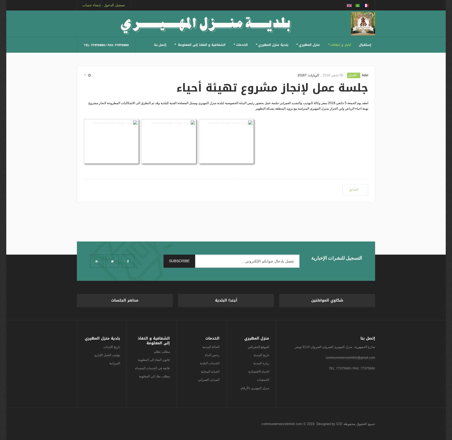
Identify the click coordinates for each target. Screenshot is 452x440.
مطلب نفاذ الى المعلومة (154, 376)
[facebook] (127, 261)
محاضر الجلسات (124, 300)
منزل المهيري (309, 45)
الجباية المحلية (210, 371)
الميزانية (114, 363)
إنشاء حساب (91, 5)
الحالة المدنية (210, 347)
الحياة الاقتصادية (258, 371)
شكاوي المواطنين (327, 300)
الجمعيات (263, 380)
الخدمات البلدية (209, 363)
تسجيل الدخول (114, 5)
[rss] (96, 261)
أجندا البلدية (226, 300)
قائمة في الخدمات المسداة (152, 368)
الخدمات (242, 45)
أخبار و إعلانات (340, 45)
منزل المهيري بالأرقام (255, 388)
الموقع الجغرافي (258, 347)
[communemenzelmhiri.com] (363, 23)
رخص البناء (212, 355)
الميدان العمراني (208, 380)
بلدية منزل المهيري (273, 45)
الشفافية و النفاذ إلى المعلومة (201, 45)
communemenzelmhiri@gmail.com (350, 357)
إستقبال (365, 45)
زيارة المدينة (261, 363)
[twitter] (112, 261)
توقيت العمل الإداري (107, 355)
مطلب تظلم (162, 351)
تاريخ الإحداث (111, 347)
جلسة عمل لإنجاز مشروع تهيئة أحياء (272, 87)
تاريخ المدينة (261, 355)
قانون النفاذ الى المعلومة (154, 360)
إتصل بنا (160, 45)
